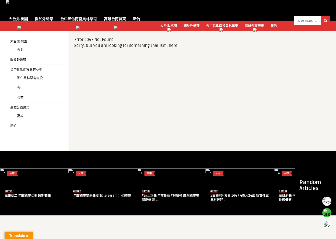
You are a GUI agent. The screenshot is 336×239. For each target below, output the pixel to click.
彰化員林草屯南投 (30, 78)
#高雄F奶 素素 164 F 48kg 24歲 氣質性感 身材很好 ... (239, 198)
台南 (20, 98)
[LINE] (326, 212)
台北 (20, 50)
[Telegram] (326, 201)
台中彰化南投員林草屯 (78, 19)
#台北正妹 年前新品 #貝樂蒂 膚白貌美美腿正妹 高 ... (170, 198)
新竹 (136, 19)
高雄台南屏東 (115, 19)
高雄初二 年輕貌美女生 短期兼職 (28, 196)
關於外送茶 (44, 19)
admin (9, 191)
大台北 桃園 (18, 19)
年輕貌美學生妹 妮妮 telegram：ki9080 (102, 196)
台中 (20, 88)
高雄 (20, 116)
